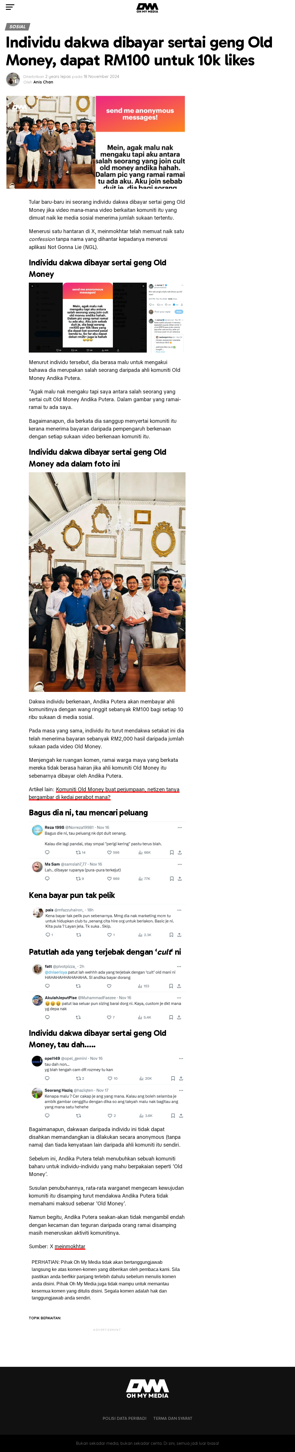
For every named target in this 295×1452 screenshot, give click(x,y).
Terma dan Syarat (172, 1418)
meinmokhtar (70, 1246)
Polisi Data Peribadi (124, 1418)
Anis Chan (43, 82)
